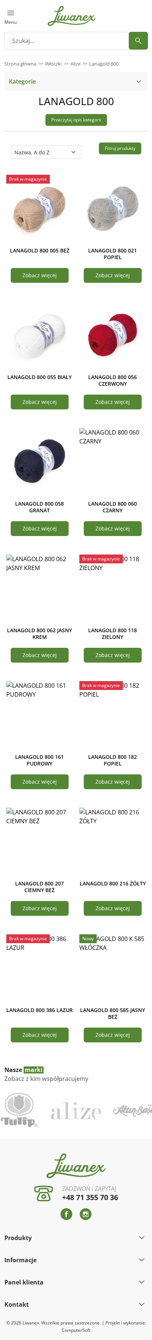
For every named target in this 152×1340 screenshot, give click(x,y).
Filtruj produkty (120, 148)
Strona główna (20, 63)
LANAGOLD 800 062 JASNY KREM (39, 633)
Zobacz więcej (40, 275)
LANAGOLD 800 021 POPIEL (112, 254)
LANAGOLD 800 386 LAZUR (39, 1010)
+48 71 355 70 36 (90, 1197)
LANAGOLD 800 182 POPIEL (112, 760)
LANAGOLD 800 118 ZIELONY (112, 633)
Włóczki (53, 63)
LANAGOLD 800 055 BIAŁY (39, 377)
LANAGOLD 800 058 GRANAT (39, 507)
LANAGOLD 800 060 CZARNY (112, 507)
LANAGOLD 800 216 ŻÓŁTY (113, 883)
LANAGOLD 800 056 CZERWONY (112, 380)
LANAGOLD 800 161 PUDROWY (39, 760)
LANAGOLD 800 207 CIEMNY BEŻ (39, 887)
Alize (75, 63)
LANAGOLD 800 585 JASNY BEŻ (112, 1013)
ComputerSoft (76, 1330)
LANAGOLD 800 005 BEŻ (39, 250)
